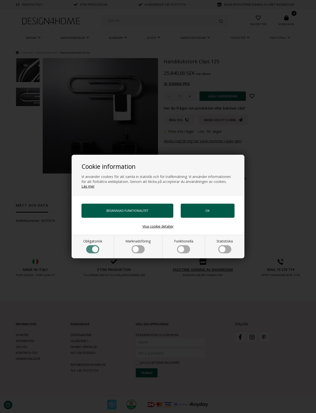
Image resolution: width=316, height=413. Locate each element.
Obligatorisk (92, 241)
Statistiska (225, 241)
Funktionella (183, 241)
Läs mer (88, 186)
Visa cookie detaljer (158, 226)
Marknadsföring (138, 241)
